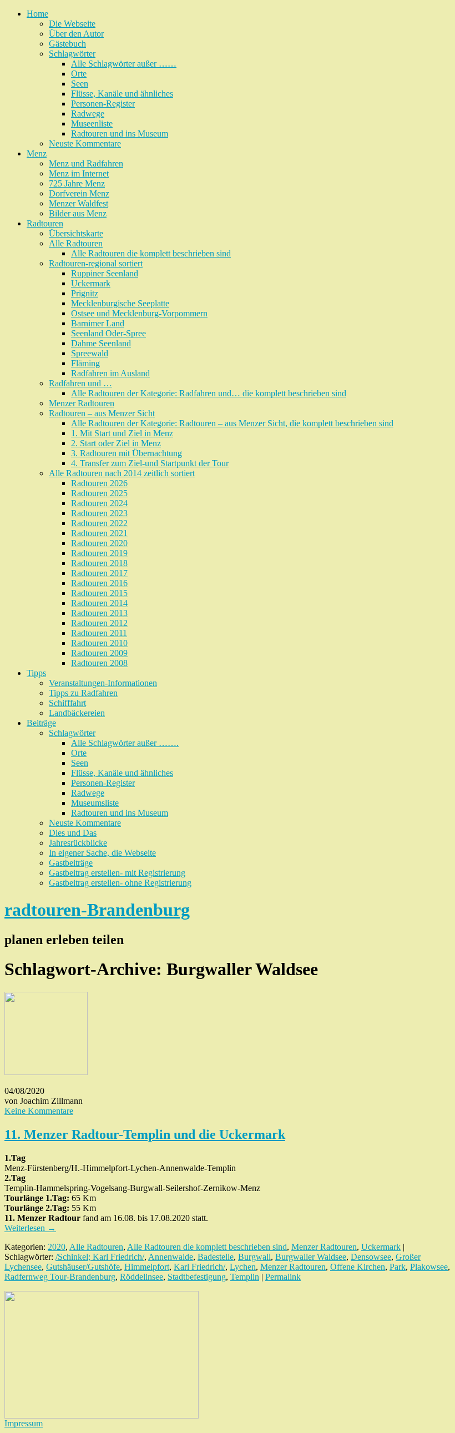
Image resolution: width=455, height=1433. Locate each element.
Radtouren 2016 (99, 583)
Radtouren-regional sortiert (96, 263)
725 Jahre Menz (77, 183)
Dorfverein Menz (79, 193)
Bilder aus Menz (78, 213)
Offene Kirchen (357, 1266)
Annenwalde (170, 1257)
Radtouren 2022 (99, 523)
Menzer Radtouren (81, 403)
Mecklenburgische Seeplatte (120, 303)
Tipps (36, 673)
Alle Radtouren (76, 243)
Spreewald (89, 353)
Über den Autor (76, 33)
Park (398, 1266)
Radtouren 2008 (99, 663)
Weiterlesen (30, 1228)
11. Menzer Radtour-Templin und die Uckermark (144, 1134)
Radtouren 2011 (99, 633)
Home (37, 13)
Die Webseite (72, 23)
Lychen (243, 1266)
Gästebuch (67, 43)
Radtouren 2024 (99, 503)
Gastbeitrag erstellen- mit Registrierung (117, 872)
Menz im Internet (79, 173)
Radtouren (45, 223)
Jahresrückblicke (78, 842)
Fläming (85, 363)
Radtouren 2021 (99, 533)
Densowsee (371, 1257)
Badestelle (216, 1257)
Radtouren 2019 (99, 553)
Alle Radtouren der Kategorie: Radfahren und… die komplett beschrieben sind (208, 393)
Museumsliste (95, 803)
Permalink (283, 1276)
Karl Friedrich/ (199, 1266)
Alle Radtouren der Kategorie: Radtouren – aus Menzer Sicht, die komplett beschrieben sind (232, 423)
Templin (244, 1276)
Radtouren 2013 (99, 613)
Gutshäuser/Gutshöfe (83, 1266)
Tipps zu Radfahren (83, 693)
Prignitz (84, 293)
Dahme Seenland (101, 343)
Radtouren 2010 (99, 643)
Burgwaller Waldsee (310, 1257)
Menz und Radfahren (86, 163)
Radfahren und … (80, 383)
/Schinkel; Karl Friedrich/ (99, 1257)
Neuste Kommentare (85, 143)
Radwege (87, 113)
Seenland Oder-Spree (108, 333)
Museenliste (92, 123)
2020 (56, 1247)
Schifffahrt (67, 703)
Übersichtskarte (76, 233)
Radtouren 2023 (99, 513)
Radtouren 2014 (99, 603)
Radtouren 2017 (99, 573)
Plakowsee (429, 1266)
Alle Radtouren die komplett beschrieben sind (151, 253)
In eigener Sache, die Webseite (102, 852)
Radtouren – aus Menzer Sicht (102, 413)
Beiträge (41, 723)
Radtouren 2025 (99, 493)
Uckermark (90, 283)
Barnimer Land (97, 323)
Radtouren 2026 (99, 483)
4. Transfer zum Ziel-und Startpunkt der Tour (150, 463)
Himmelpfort (146, 1266)
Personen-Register (103, 103)
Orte (79, 73)
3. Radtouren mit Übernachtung (126, 453)
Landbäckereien (77, 713)
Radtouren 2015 (99, 593)
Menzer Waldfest (78, 203)
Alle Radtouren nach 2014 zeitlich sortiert (122, 473)
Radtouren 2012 (99, 623)
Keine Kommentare (38, 1111)
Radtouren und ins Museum (119, 133)
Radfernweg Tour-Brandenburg (59, 1276)
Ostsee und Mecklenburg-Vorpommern (139, 313)
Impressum (23, 1423)
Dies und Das (73, 832)
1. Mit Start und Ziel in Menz (122, 433)
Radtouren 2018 (99, 563)
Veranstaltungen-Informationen (103, 683)
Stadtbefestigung (197, 1276)
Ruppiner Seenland (104, 273)
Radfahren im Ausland (110, 373)
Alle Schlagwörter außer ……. (125, 743)
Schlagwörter (72, 53)
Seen (79, 83)
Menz (37, 153)
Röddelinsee (141, 1276)
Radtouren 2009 (99, 653)
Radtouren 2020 (99, 543)
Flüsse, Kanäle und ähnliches (122, 93)
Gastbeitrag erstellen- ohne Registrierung (120, 882)
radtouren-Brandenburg (97, 910)
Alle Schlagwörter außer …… (123, 63)
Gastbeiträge (71, 862)
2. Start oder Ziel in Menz (116, 443)
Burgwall (254, 1257)
